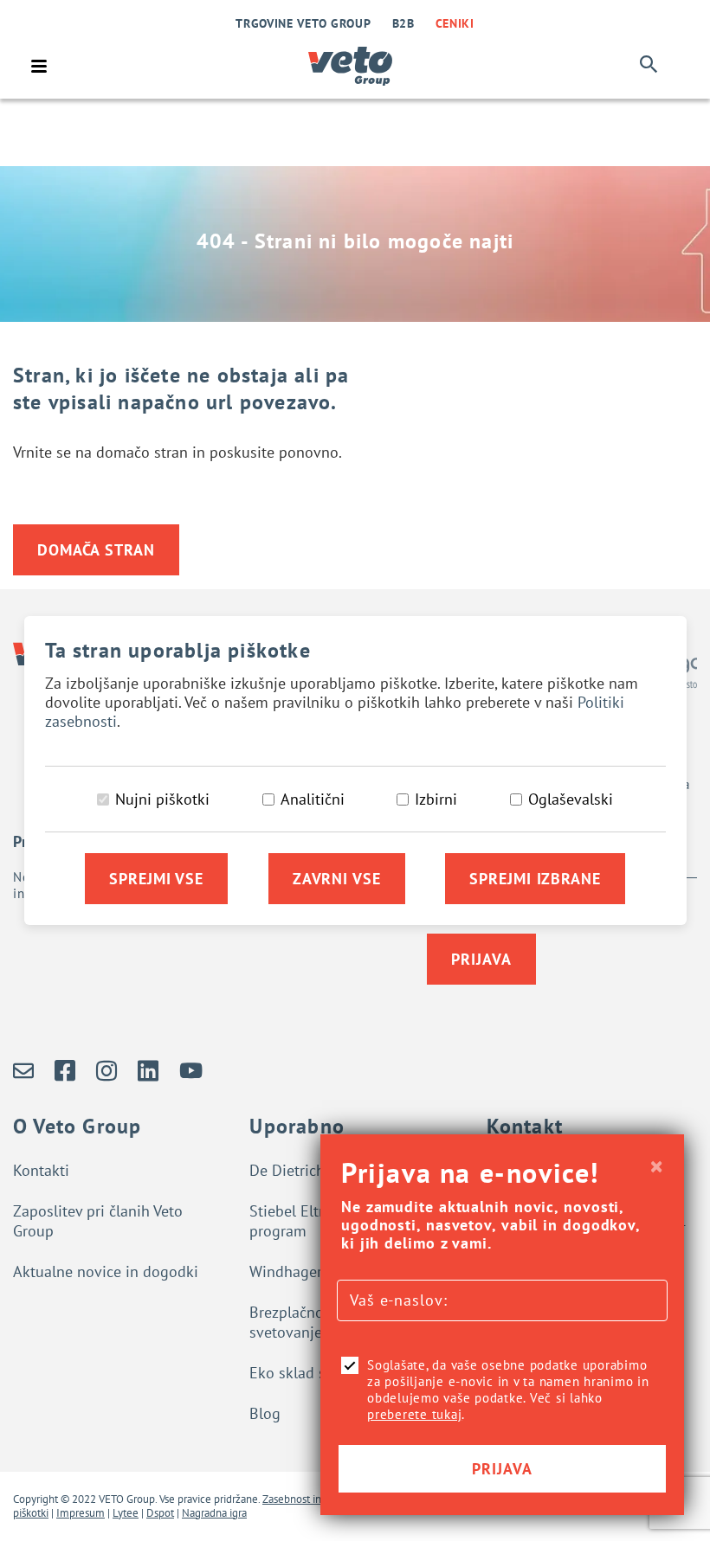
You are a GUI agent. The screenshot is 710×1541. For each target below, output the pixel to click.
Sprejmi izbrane (535, 879)
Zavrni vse (337, 879)
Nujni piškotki (162, 799)
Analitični (313, 799)
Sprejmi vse (156, 879)
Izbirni (436, 799)
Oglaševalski (570, 799)
